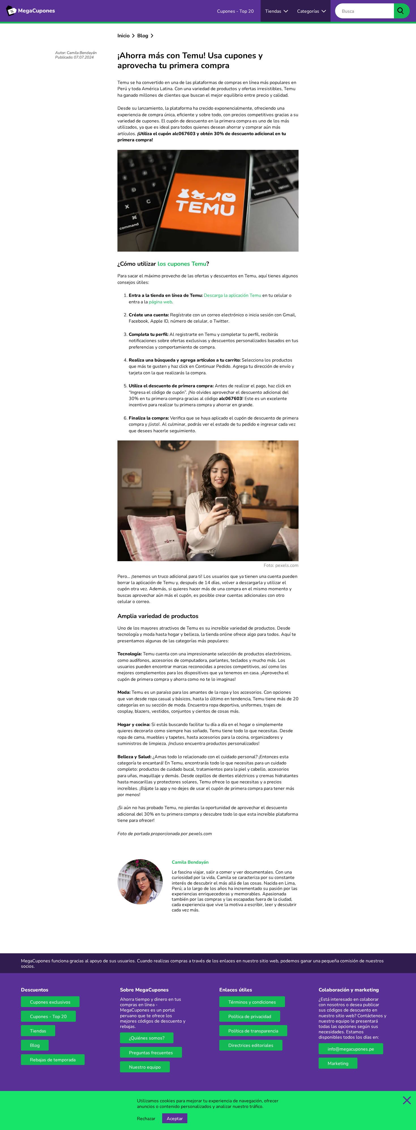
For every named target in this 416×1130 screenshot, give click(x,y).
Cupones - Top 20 (48, 1016)
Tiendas (38, 1031)
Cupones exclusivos (50, 1002)
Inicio (123, 36)
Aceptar (175, 1118)
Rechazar (146, 1118)
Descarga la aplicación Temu (232, 295)
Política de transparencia (253, 1031)
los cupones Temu (182, 263)
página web (160, 301)
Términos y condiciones (252, 1002)
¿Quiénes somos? (146, 1038)
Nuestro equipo (145, 1067)
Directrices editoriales (250, 1045)
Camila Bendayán (190, 862)
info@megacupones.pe (351, 1049)
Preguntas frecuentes (151, 1052)
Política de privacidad (249, 1016)
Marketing (338, 1063)
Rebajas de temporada (53, 1059)
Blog (142, 36)
